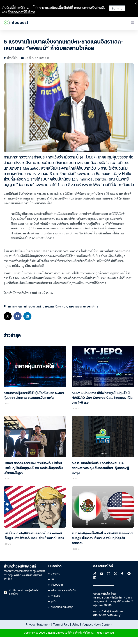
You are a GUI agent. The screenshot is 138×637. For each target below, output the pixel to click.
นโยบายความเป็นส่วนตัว (89, 7)
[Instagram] (108, 573)
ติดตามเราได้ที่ (103, 566)
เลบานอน (75, 306)
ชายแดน (48, 306)
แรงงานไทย (90, 306)
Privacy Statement (38, 624)
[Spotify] (129, 573)
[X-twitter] (115, 573)
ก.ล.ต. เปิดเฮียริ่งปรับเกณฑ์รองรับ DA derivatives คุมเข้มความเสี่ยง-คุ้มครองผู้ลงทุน (100, 468)
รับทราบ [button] (117, 8)
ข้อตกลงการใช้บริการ (21, 11)
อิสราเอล (61, 306)
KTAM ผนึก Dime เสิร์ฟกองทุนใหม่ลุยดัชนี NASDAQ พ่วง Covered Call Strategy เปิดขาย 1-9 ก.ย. (102, 398)
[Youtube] (101, 573)
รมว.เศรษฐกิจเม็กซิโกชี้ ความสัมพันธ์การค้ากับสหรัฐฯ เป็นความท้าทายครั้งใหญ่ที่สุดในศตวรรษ (103, 538)
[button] (8, 316)
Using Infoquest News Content (92, 624)
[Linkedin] (94, 577)
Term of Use (61, 624)
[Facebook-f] (122, 573)
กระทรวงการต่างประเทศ (24, 306)
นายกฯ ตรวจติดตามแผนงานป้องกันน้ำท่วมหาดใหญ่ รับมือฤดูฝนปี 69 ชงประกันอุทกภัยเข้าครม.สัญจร (33, 468)
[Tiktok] (94, 573)
